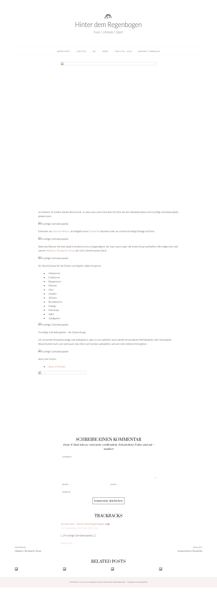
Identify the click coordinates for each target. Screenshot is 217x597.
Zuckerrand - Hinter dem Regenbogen (83, 524)
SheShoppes (142, 582)
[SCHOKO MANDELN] (84, 569)
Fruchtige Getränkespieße (108, 192)
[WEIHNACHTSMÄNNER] (36, 569)
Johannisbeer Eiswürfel (189, 551)
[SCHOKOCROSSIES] (132, 569)
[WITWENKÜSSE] (180, 569)
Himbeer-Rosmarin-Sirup (28, 551)
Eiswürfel (94, 231)
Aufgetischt (108, 186)
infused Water (61, 231)
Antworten (66, 543)
